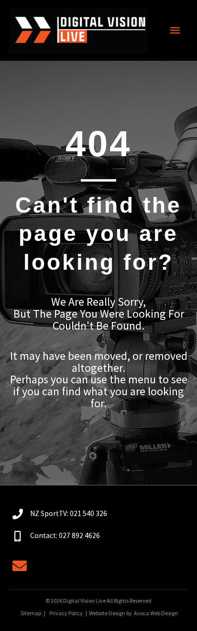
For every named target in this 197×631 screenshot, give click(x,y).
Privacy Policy (66, 613)
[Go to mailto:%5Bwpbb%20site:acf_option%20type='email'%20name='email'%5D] (19, 567)
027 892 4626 (79, 535)
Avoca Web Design (156, 613)
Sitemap (30, 613)
